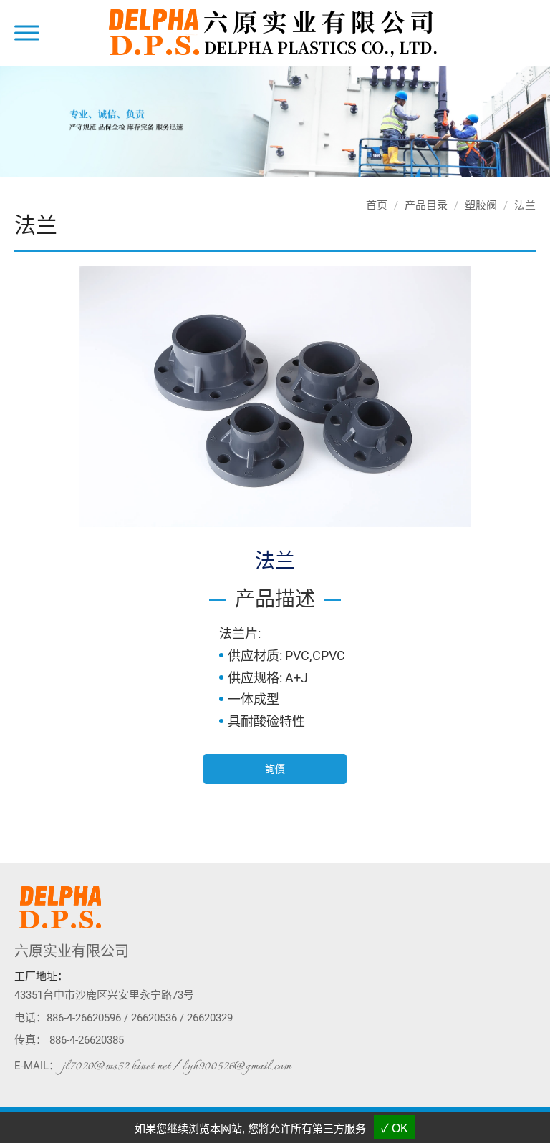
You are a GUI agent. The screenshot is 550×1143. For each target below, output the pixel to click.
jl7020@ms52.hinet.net (116, 1066)
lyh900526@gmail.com (237, 1066)
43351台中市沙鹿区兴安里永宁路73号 (104, 995)
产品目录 (426, 205)
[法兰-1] (275, 395)
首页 (376, 205)
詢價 (275, 769)
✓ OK (394, 1128)
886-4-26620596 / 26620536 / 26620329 (140, 1017)
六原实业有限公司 (71, 951)
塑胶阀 (481, 205)
